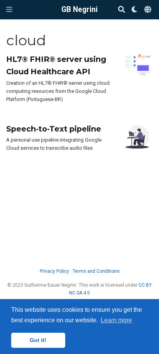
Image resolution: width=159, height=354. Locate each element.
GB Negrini (79, 9)
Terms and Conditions (96, 271)
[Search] (121, 9)
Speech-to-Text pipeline (53, 128)
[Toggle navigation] (9, 9)
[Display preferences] (134, 9)
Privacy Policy (54, 271)
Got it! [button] (38, 340)
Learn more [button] (116, 320)
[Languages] (148, 9)
